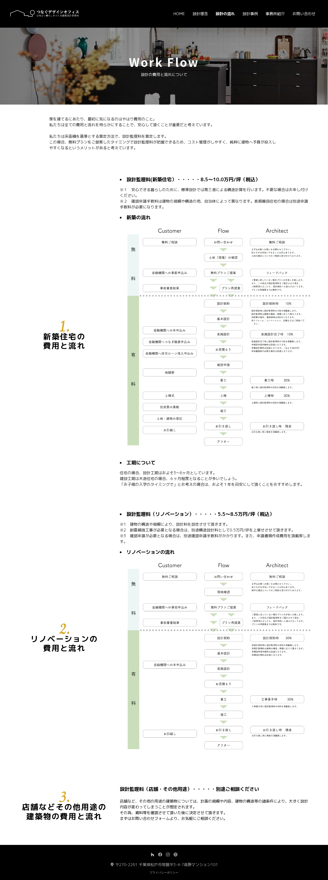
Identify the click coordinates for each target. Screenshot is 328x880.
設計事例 (250, 13)
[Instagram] (168, 854)
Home (179, 13)
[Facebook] (160, 854)
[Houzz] (152, 854)
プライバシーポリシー (164, 872)
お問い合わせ (304, 13)
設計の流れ (225, 13)
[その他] (175, 854)
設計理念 (200, 13)
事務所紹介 (275, 13)
